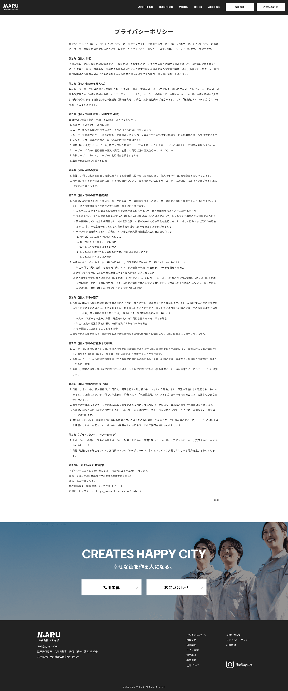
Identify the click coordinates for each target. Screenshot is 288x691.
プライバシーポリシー (238, 639)
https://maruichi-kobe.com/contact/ (118, 491)
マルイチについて (196, 634)
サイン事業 (192, 650)
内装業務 (191, 639)
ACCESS (214, 7)
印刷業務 (191, 645)
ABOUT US (145, 7)
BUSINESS (166, 7)
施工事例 (191, 655)
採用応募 (111, 587)
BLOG (198, 7)
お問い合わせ (270, 7)
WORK (183, 7)
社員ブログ (192, 665)
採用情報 (240, 7)
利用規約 (231, 645)
